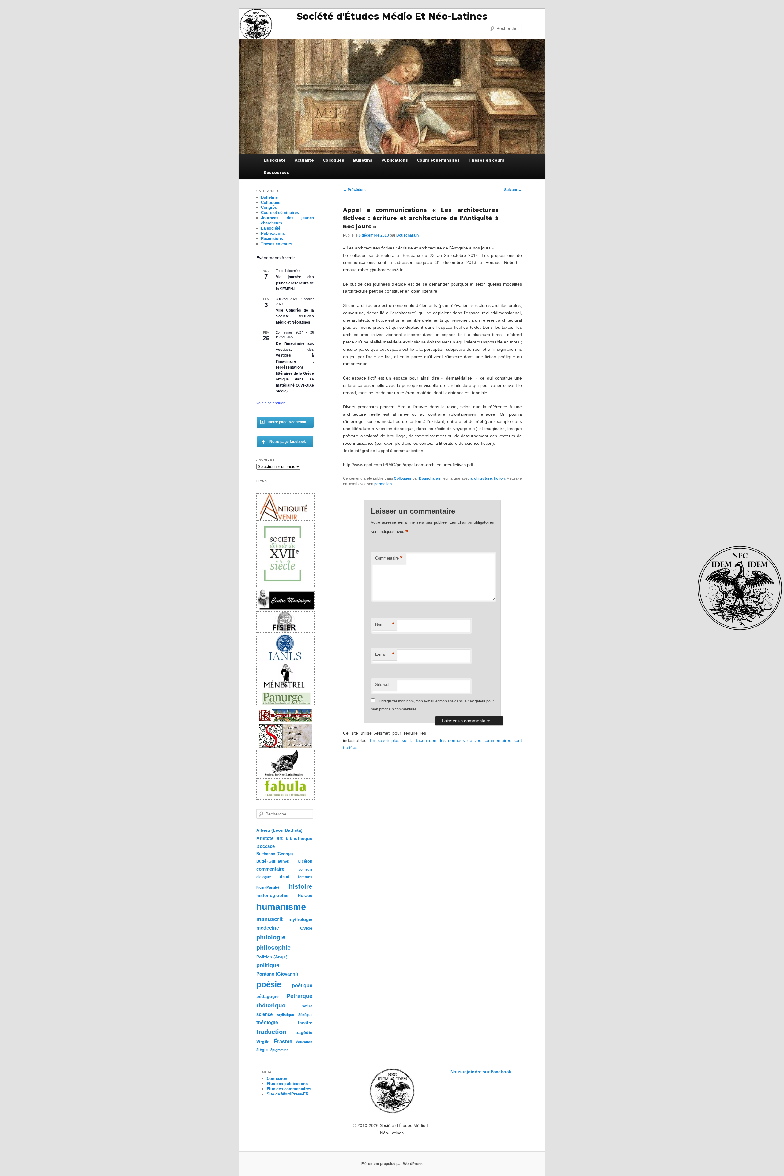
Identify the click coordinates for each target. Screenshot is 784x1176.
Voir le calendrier (270, 403)
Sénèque (305, 1015)
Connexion (277, 1078)
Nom (384, 624)
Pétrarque (299, 996)
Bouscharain (407, 235)
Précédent (354, 190)
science (264, 1014)
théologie (267, 1022)
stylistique (285, 1015)
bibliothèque (299, 838)
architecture (481, 478)
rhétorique (270, 1005)
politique (267, 965)
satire (307, 1006)
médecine (267, 928)
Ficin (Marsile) (267, 887)
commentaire (270, 868)
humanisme (281, 907)
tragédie (303, 1032)
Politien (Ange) (272, 956)
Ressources (276, 172)
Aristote (264, 838)
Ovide (306, 928)
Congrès (269, 207)
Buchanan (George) (274, 854)
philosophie (273, 947)
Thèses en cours (486, 160)
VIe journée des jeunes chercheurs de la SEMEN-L (295, 283)
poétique (302, 985)
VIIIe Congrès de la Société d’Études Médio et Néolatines (295, 316)
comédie (305, 869)
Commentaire (389, 558)
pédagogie (267, 996)
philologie (270, 937)
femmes (305, 877)
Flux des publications (287, 1083)
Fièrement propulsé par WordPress (392, 1164)
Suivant (513, 190)
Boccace (265, 846)
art (280, 838)
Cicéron (305, 861)
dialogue (263, 877)
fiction (499, 478)
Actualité (304, 160)
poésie (268, 984)
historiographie (272, 895)
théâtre (305, 1023)
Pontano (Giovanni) (277, 973)
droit (285, 876)
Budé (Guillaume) (272, 861)
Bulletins (362, 160)
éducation (304, 1042)
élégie (262, 1049)
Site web (382, 684)
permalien (383, 484)
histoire (300, 886)
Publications (394, 160)
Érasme (283, 1041)
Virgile (263, 1041)
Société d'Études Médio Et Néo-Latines (392, 16)
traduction (271, 1031)
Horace (305, 895)
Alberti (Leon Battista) (279, 830)
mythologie (300, 919)
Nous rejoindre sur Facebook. (481, 1071)
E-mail (384, 654)
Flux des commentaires (289, 1089)
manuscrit (269, 919)
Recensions (272, 238)
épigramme (279, 1050)
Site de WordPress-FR (287, 1094)
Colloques (333, 160)
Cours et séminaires (438, 160)
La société (275, 160)
